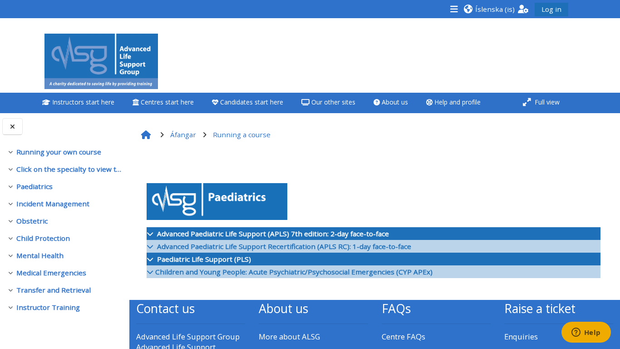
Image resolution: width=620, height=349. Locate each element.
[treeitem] (64, 151)
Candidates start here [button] (250, 102)
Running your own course (58, 151)
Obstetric (32, 220)
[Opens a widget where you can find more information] (586, 333)
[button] (489, 9)
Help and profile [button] (457, 102)
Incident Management (52, 203)
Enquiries (521, 336)
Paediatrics (34, 186)
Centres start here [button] (166, 102)
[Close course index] (12, 126)
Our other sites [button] (332, 102)
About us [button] (394, 102)
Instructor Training (48, 307)
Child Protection (43, 238)
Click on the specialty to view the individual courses (69, 169)
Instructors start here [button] (82, 102)
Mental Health (40, 255)
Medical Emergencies (51, 272)
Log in (551, 9)
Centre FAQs (403, 336)
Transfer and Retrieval (53, 289)
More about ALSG (289, 336)
